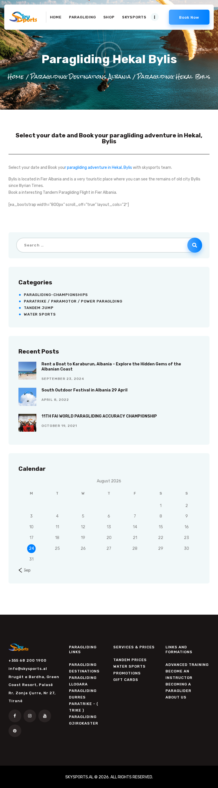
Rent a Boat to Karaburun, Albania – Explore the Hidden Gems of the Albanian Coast (111, 367)
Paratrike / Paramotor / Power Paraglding (73, 301)
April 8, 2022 (55, 400)
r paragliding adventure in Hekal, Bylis (98, 167)
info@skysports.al (28, 668)
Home (16, 76)
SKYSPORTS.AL (79, 777)
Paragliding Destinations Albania (80, 76)
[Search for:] (109, 245)
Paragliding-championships (56, 295)
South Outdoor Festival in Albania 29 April (84, 390)
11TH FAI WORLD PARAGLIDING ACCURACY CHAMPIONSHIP (99, 416)
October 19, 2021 (59, 426)
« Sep (25, 570)
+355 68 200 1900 (28, 660)
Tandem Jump (39, 308)
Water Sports (40, 314)
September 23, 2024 (62, 379)
